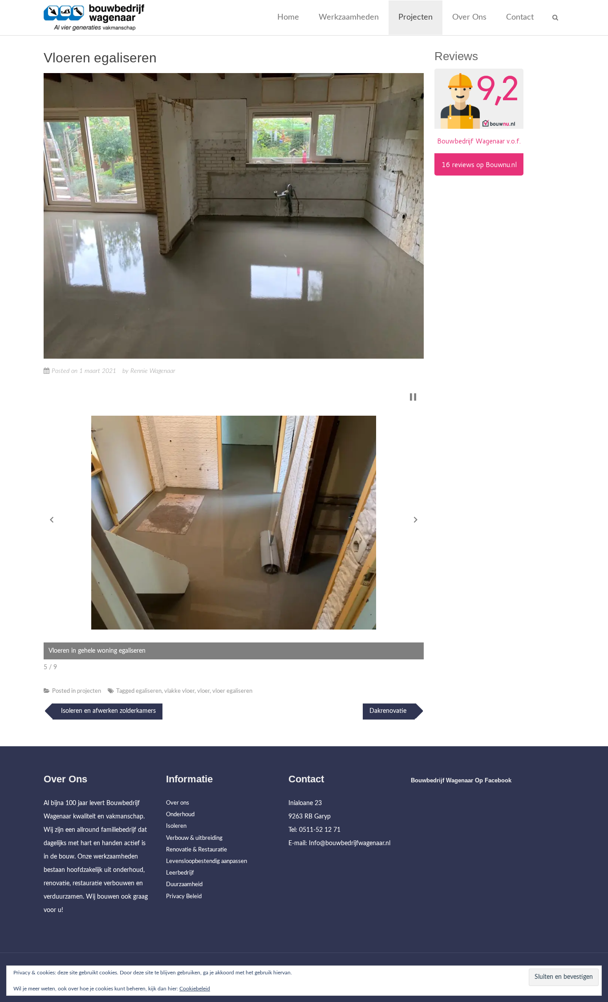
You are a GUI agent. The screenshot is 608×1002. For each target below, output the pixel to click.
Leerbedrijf (180, 873)
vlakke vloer (179, 691)
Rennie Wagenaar (152, 371)
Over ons (469, 17)
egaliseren (149, 691)
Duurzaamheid (184, 884)
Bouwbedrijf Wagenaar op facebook (461, 780)
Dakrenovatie (388, 711)
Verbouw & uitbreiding (194, 838)
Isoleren (176, 826)
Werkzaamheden (349, 17)
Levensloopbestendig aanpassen (206, 861)
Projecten (415, 17)
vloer (203, 691)
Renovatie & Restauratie (196, 850)
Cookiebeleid (194, 988)
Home (288, 17)
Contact (520, 17)
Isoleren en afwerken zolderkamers (107, 711)
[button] (51, 519)
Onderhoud (180, 815)
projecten (89, 691)
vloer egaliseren (232, 691)
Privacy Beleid (184, 897)
